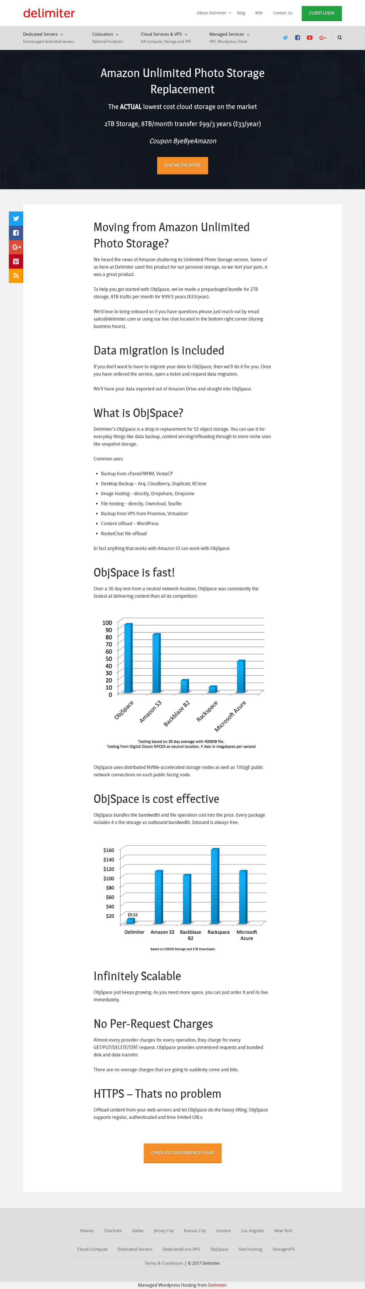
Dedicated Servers (135, 1249)
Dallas (138, 1230)
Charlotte (113, 1230)
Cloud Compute (92, 1249)
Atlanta (87, 1230)
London (223, 1230)
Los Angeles (252, 1230)
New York (283, 1230)
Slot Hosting (250, 1249)
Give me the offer (183, 165)
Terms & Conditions (164, 1263)
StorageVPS (284, 1249)
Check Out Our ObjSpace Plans (182, 1152)
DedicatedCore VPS (181, 1249)
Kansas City (195, 1230)
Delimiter (217, 1285)
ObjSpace (219, 1249)
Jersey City (164, 1230)
